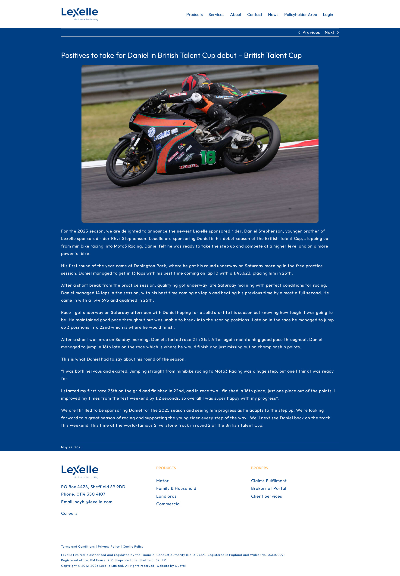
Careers (69, 513)
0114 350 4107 (91, 494)
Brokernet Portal (268, 488)
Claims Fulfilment (269, 480)
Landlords (166, 496)
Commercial (168, 503)
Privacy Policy (109, 546)
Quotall (181, 565)
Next (330, 32)
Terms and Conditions (78, 546)
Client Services (266, 496)
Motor (162, 480)
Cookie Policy (133, 546)
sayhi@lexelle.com (93, 501)
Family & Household (176, 488)
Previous (311, 32)
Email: (68, 501)
